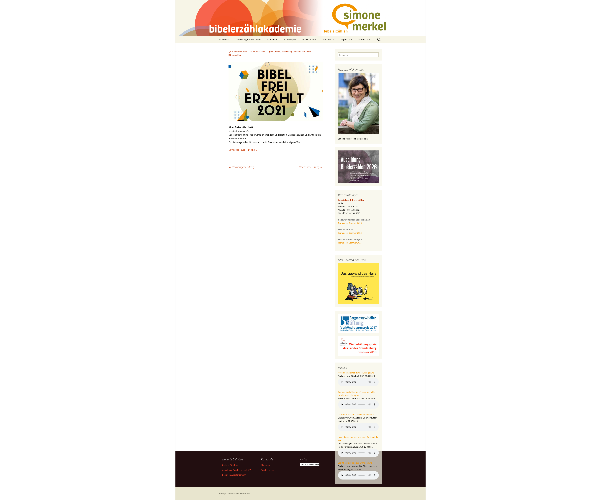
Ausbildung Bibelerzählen (248, 39)
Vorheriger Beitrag (241, 167)
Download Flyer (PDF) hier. (243, 149)
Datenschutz (364, 39)
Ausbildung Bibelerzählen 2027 (236, 470)
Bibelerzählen (259, 51)
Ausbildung (287, 51)
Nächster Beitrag (311, 167)
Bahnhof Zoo (299, 51)
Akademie (272, 39)
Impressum (346, 39)
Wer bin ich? (328, 39)
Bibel (308, 51)
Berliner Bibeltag (230, 465)
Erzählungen (289, 39)
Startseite (224, 39)
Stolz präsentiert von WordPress (234, 493)
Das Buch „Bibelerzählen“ (234, 474)
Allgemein (265, 465)
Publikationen (309, 39)
